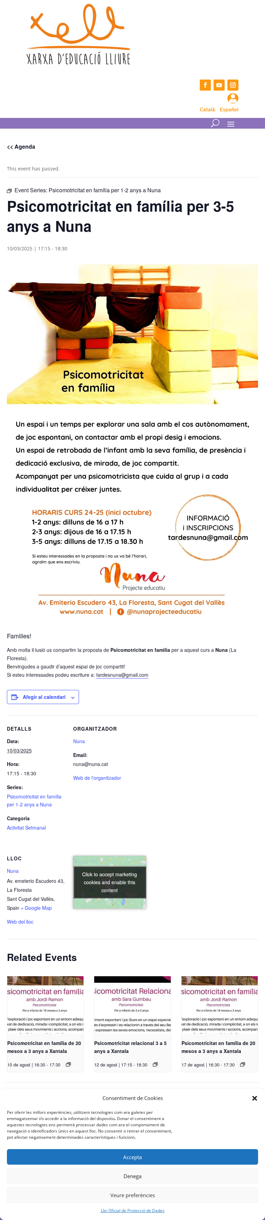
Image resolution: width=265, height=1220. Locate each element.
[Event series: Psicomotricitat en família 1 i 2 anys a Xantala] (68, 1064)
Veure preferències (132, 1195)
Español (229, 109)
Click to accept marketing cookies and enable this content (109, 881)
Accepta (132, 1157)
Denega (132, 1176)
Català (207, 109)
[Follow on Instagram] (232, 85)
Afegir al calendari (44, 696)
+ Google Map (36, 907)
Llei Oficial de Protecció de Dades (133, 1210)
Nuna (79, 741)
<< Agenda (21, 146)
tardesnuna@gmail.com (122, 674)
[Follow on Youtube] (219, 85)
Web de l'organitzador (97, 777)
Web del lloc (20, 921)
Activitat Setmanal (26, 827)
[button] (254, 1098)
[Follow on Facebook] (205, 85)
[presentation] (45, 1005)
